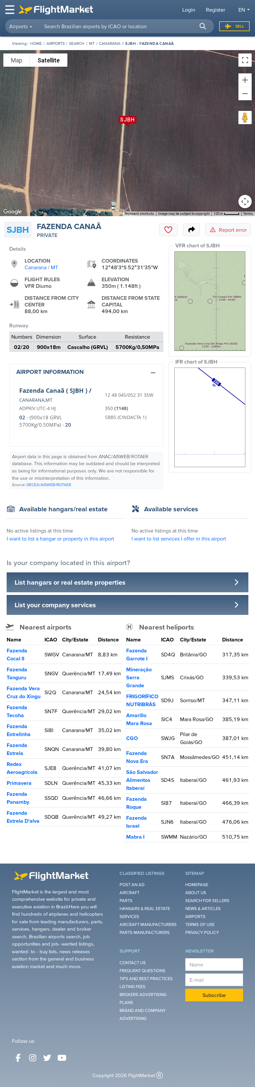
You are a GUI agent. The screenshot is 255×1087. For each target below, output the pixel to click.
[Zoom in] (245, 80)
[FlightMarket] (55, 10)
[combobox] (125, 26)
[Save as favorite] (168, 230)
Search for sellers (207, 900)
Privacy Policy (202, 932)
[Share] (191, 229)
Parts (126, 900)
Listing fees (132, 986)
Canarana (110, 43)
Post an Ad (132, 884)
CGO (132, 738)
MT (92, 43)
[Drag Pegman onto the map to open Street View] (245, 117)
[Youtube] (62, 1058)
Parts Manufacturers (145, 932)
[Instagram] (33, 1058)
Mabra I (135, 837)
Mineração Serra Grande (139, 677)
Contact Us (133, 962)
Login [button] (188, 10)
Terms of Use (199, 924)
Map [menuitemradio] (16, 60)
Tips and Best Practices (146, 978)
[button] (202, 26)
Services (129, 916)
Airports (55, 43)
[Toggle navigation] (10, 9)
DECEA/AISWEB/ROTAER (49, 484)
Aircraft (129, 892)
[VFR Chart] (209, 301)
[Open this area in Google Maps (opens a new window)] (13, 212)
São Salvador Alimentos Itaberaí (142, 780)
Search (76, 43)
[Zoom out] (245, 93)
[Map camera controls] (245, 201)
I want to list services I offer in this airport (178, 539)
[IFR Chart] (209, 417)
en (241, 10)
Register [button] (215, 10)
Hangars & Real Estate (145, 908)
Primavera (19, 783)
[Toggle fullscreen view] (245, 60)
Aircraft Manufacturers (148, 924)
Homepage (196, 884)
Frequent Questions (142, 970)
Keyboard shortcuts (139, 213)
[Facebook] (18, 1058)
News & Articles (203, 908)
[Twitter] (47, 1058)
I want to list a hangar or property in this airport (60, 539)
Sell (239, 26)
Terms (248, 213)
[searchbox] (125, 26)
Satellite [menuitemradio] (49, 60)
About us (195, 892)
